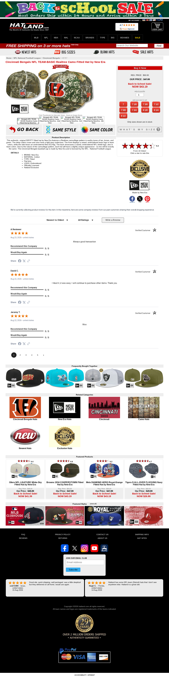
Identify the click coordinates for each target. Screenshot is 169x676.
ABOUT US (102, 538)
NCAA (77, 38)
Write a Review (112, 220)
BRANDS (90, 38)
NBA (56, 38)
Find (159, 45)
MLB (36, 38)
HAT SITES (142, 538)
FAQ (23, 534)
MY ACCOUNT (134, 20)
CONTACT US (102, 534)
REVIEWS (23, 538)
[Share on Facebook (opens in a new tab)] (19, 261)
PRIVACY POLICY (62, 534)
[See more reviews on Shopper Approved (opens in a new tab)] (28, 261)
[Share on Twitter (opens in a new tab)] (24, 261)
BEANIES (124, 38)
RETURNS (62, 538)
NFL (46, 38)
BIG (112, 38)
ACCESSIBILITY (80, 675)
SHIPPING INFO (142, 534)
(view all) (93, 504)
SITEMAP (91, 675)
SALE (137, 38)
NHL (66, 38)
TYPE (102, 38)
